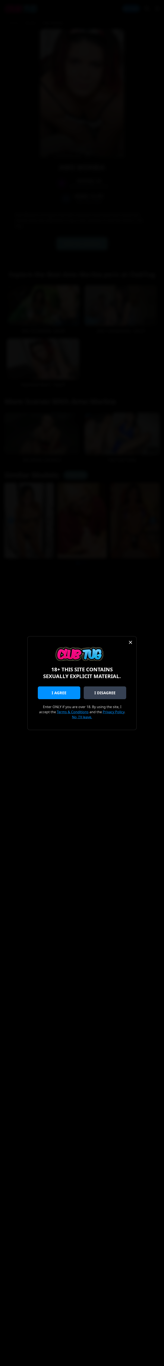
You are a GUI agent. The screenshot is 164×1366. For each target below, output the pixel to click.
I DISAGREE (105, 692)
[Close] (130, 642)
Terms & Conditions (73, 712)
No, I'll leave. (82, 717)
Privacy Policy (113, 712)
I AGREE (59, 692)
